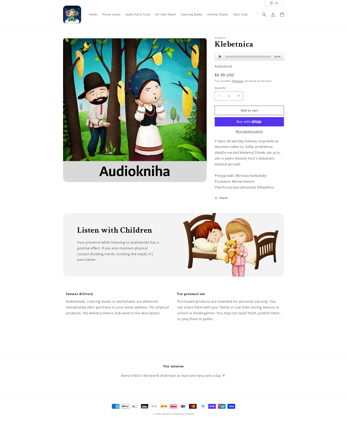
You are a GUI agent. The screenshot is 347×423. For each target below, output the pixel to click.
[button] (264, 14)
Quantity (220, 88)
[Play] (220, 57)
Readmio (167, 413)
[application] (249, 56)
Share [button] (223, 198)
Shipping (237, 81)
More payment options (249, 131)
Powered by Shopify (183, 413)
